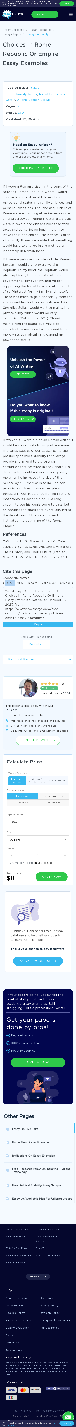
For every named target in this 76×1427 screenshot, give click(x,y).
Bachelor (22, 803)
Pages (10, 848)
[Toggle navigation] (71, 14)
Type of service (17, 773)
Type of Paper (15, 814)
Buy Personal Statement (18, 1255)
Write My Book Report (17, 1248)
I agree (67, 1423)
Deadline (12, 832)
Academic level (16, 790)
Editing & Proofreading (36, 780)
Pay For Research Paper (18, 1229)
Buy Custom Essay (15, 1236)
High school (22, 796)
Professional (53, 803)
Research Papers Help (47, 1229)
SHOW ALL (36, 1276)
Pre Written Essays (15, 1263)
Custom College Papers (48, 1255)
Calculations (57, 781)
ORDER (66, 4)
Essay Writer (42, 1248)
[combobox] (38, 822)
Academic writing (17, 780)
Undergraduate (53, 796)
